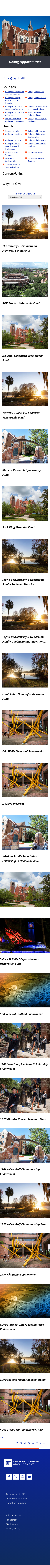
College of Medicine (13, 134)
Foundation (11, 1519)
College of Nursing (13, 140)
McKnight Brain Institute (11, 153)
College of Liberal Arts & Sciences (14, 113)
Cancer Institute (12, 131)
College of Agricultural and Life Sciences (14, 93)
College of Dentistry (36, 131)
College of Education (37, 97)
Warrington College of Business (37, 119)
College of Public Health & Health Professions (12, 146)
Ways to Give (12, 183)
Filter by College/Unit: (25, 193)
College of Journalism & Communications (37, 107)
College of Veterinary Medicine (37, 144)
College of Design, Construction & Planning (13, 100)
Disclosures (12, 1524)
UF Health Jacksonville (10, 159)
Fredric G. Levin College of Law (34, 113)
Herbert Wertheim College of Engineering (14, 119)
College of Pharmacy (37, 140)
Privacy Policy (13, 1528)
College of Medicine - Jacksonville (37, 135)
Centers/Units (13, 173)
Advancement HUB (15, 1494)
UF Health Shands (35, 152)
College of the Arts (36, 92)
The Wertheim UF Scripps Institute (12, 165)
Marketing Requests (16, 1502)
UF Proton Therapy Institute (36, 159)
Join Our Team (13, 1515)
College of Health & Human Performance (14, 107)
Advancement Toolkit (17, 1498)
